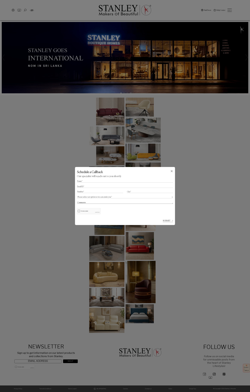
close (172, 171)
